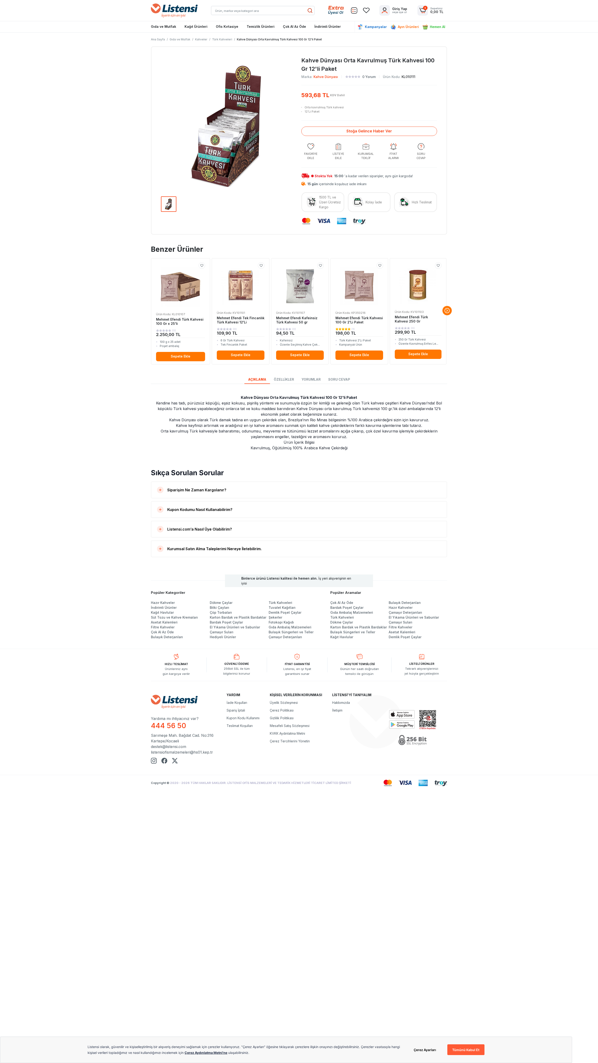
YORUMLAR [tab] (311, 379)
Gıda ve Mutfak (163, 26)
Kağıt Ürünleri (196, 26)
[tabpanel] (299, 422)
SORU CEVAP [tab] (339, 379)
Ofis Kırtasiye (227, 26)
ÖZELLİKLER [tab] (284, 379)
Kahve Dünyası (325, 77)
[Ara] (310, 10)
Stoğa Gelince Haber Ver (369, 131)
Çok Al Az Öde (294, 26)
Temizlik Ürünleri (260, 26)
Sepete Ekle (180, 356)
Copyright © (160, 783)
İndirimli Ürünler (327, 26)
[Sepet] (354, 10)
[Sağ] (447, 310)
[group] (310, 152)
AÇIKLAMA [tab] (257, 379)
